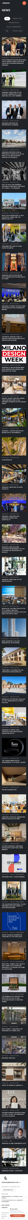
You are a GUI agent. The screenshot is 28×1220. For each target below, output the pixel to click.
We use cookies (14, 1208)
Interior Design (14, 22)
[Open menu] (24, 3)
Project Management (14, 27)
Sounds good (17, 1215)
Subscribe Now (8, 1189)
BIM (7, 31)
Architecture (17, 18)
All (7, 18)
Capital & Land (17, 31)
